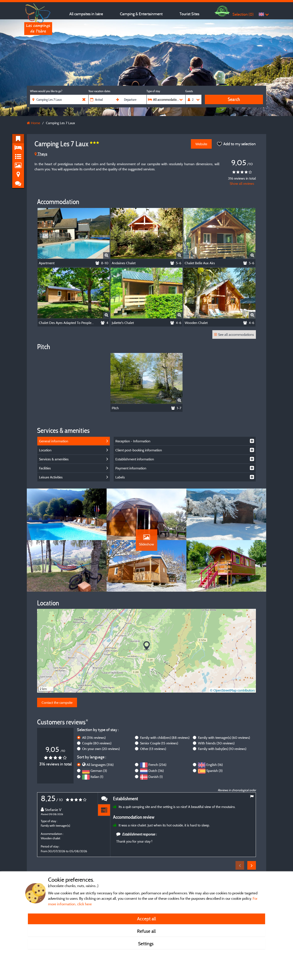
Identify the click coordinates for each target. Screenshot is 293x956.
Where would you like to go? (46, 91)
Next (251, 865)
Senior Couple (159, 743)
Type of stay (153, 91)
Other (153, 749)
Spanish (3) (214, 770)
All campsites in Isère (86, 13)
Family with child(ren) (164, 737)
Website (201, 144)
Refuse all (146, 931)
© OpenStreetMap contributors (232, 690)
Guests (189, 91)
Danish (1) (155, 776)
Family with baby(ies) (222, 749)
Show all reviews (242, 183)
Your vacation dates (99, 91)
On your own (101, 749)
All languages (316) (99, 764)
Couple (96, 743)
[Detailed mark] (104, 810)
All (94, 737)
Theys (42, 153)
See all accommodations (236, 334)
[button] (146, 646)
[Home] (38, 11)
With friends (216, 743)
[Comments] (104, 798)
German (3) (99, 770)
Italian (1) (97, 776)
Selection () (243, 14)
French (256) (157, 764)
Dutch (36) (156, 770)
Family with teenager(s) (224, 737)
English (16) (214, 764)
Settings (146, 943)
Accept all (146, 918)
